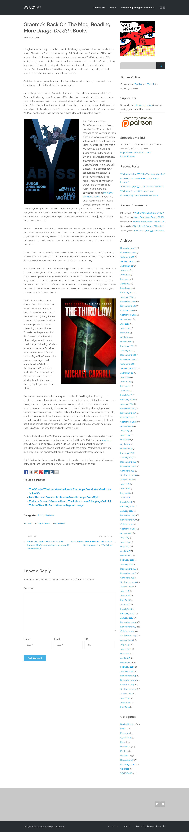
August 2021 (126, 319)
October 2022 (127, 257)
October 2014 (127, 684)
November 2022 (128, 252)
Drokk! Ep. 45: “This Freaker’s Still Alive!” (139, 195)
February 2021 (127, 346)
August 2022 (126, 266)
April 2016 (125, 604)
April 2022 (125, 284)
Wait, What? (32, 7)
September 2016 (128, 582)
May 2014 (125, 707)
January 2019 (126, 457)
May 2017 (125, 546)
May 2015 (125, 653)
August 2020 (126, 373)
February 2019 (127, 453)
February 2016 (127, 613)
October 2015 (127, 631)
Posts (41, 515)
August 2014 (126, 693)
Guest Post (126, 738)
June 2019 (125, 435)
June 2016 (125, 595)
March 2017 (126, 555)
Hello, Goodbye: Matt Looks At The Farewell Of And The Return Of (48, 545)
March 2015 (126, 662)
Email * (57, 639)
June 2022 (125, 274)
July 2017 (124, 537)
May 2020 (125, 386)
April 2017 (125, 551)
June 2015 (125, 649)
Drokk (123, 729)
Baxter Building (127, 724)
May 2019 (125, 439)
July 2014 (124, 698)
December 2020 (128, 355)
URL (87, 639)
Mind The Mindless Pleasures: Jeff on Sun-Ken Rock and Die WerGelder (91, 543)
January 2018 (126, 511)
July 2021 (124, 324)
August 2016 (126, 586)
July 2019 (125, 430)
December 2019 (128, 408)
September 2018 (128, 475)
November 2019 (128, 413)
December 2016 (128, 569)
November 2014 (128, 680)
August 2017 (126, 533)
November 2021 (128, 306)
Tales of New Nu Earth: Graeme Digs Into (56, 505)
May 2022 (125, 279)
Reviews (49, 515)
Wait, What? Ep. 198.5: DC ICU (149, 213)
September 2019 (128, 422)
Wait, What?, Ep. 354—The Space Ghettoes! (142, 186)
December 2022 (128, 248)
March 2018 (126, 502)
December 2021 (128, 301)
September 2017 (128, 529)
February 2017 (127, 560)
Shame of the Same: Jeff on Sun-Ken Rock (154, 221)
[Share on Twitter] (31, 472)
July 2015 (124, 644)
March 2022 (126, 288)
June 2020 (125, 381)
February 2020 (127, 399)
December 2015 (128, 622)
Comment (29, 588)
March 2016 (126, 609)
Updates (124, 769)
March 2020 (126, 395)
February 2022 (127, 292)
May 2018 (125, 493)
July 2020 (125, 377)
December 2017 (128, 515)
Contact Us (99, 7)
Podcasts (125, 746)
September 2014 (128, 689)
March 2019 (126, 448)
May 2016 (125, 600)
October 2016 (127, 578)
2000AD (28, 523)
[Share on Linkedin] (46, 472)
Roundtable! (126, 760)
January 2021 (126, 350)
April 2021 (125, 337)
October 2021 (127, 310)
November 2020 (128, 359)
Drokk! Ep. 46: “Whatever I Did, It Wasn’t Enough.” (139, 180)
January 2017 (126, 564)
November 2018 (128, 466)
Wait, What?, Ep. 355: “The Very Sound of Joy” (142, 174)
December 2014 (128, 676)
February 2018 (127, 506)
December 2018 (128, 462)
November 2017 (128, 520)
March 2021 (126, 341)
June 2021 (125, 328)
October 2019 (127, 417)
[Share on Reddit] (36, 472)
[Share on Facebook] (26, 472)
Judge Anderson (43, 523)
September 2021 (128, 315)
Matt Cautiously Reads (150, 217)
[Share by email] (56, 472)
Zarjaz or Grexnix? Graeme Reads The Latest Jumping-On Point (70, 501)
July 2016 (125, 591)
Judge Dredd (59, 523)
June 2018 (125, 488)
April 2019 (125, 444)
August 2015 (126, 640)
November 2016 (128, 573)
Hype (123, 742)
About (113, 7)
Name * (27, 639)
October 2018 (127, 471)
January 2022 (126, 297)
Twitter (138, 84)
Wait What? (126, 773)
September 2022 (128, 261)
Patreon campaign (143, 105)
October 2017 (127, 524)
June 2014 (125, 702)
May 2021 (125, 332)
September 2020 (128, 368)
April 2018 (125, 497)
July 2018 (125, 484)
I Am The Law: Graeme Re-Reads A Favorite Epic (64, 497)
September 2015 (128, 635)
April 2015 (125, 658)
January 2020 (127, 404)
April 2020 (125, 390)
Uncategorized (127, 764)
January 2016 (126, 618)
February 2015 (127, 667)
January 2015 (126, 671)
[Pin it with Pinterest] (41, 472)
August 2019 (126, 426)
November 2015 (128, 627)
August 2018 (126, 479)
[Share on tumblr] (51, 472)
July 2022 (125, 270)
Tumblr (151, 84)
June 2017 (125, 542)
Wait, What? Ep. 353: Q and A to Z (137, 191)
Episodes (125, 733)
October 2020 (127, 364)
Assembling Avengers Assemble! (138, 7)
